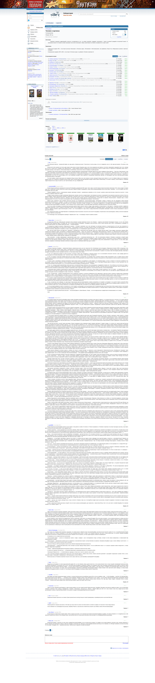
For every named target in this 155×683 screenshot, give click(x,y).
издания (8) (58, 22)
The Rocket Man (58, 70)
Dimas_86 (51, 620)
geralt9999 (51, 425)
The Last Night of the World (63, 75)
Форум (31, 43)
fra (60, 655)
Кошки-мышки (52, 79)
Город (50, 87)
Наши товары (98, 655)
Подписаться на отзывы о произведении (120, 648)
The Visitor (56, 82)
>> (37, 116)
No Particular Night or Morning (65, 78)
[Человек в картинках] (60, 141)
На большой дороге (53, 65)
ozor (50, 595)
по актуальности (109, 159)
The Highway (60, 65)
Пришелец (51, 82)
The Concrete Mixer (61, 84)
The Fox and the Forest (60, 79)
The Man (55, 66)
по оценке (126, 159)
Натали (34, 87)
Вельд (50, 60)
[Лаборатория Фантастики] (55, 14)
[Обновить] (42, 87)
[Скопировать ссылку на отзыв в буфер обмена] (47, 162)
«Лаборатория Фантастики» (80, 662)
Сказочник (51, 585)
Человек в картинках (53, 58)
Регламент (66, 655)
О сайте (55, 655)
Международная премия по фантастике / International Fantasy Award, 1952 (66, 102)
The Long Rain (62, 68)
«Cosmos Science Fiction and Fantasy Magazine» (35, 64)
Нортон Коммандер (53, 530)
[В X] (126, 150)
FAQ (70, 655)
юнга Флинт (51, 612)
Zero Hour (57, 89)
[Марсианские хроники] (50, 141)
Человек (51, 66)
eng (58, 655)
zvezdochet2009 (52, 186)
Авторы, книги (39, 27)
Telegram (92, 655)
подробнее (119, 36)
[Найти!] (127, 14)
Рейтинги (32, 34)
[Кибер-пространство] (39, 96)
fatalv (50, 562)
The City (54, 87)
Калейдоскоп (52, 62)
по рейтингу (124, 56)
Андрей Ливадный (34, 86)
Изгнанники (51, 76)
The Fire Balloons (60, 71)
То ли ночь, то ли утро (53, 78)
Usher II (55, 73)
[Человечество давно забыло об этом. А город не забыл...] (116, 87)
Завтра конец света (53, 75)
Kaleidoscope (58, 62)
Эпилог (50, 95)
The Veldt (54, 60)
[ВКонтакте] (123, 150)
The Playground (61, 92)
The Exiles (57, 76)
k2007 (50, 603)
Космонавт (51, 70)
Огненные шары (52, 71)
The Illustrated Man (62, 58)
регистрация (32, 11)
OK (41, 20)
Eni (49, 162)
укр (62, 655)
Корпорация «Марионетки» (54, 85)
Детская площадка (54, 92)
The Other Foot (57, 63)
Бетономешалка (52, 84)
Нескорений (51, 297)
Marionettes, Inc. (64, 85)
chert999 (50, 574)
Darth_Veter (51, 509)
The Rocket (55, 90)
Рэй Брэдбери (48, 28)
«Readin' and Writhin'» (53, 110)
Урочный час (52, 89)
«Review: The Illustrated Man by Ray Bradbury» (58, 108)
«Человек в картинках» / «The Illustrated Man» (58, 114)
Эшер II (51, 73)
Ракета (50, 90)
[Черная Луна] (31, 96)
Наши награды (80, 655)
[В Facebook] (124, 150)
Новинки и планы (33, 29)
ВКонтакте (87, 655)
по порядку (115, 56)
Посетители (32, 38)
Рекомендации (33, 36)
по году (119, 56)
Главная (32, 25)
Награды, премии (33, 31)
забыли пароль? (38, 11)
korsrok (50, 246)
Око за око (51, 63)
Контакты (74, 655)
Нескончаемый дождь (53, 68)
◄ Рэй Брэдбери (49, 22)
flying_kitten (51, 220)
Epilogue (54, 95)
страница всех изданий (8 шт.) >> (52, 146)
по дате (115, 159)
